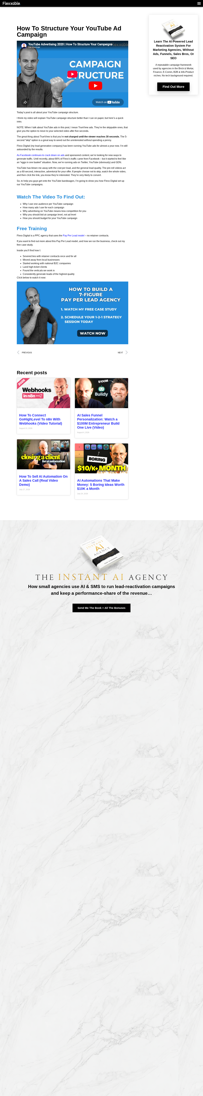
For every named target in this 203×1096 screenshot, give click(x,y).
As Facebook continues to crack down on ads (40, 155)
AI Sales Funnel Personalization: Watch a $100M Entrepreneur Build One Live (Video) (98, 421)
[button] (199, 3)
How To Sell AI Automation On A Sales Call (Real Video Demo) (43, 481)
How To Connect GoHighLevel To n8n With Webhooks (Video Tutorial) (40, 419)
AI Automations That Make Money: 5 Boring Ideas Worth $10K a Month (100, 485)
